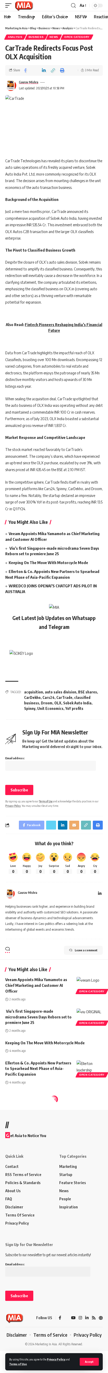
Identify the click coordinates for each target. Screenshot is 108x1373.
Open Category (77, 37)
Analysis (15, 37)
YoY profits (74, 708)
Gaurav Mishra (28, 82)
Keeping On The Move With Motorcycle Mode (48, 562)
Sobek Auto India (77, 703)
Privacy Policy (56, 1359)
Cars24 (48, 697)
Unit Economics (50, 708)
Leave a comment (86, 950)
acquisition (33, 692)
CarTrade (64, 697)
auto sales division (60, 692)
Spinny (29, 708)
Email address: (15, 758)
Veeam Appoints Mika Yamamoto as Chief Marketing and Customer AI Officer (36, 985)
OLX (57, 703)
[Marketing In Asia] (24, 5)
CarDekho (32, 697)
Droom (46, 703)
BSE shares (87, 692)
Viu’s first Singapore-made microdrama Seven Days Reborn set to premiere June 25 (38, 1017)
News (54, 37)
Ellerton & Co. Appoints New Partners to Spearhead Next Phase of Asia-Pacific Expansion (38, 1069)
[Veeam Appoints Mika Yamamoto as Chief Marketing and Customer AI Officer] (90, 985)
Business (36, 37)
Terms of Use (18, 1364)
